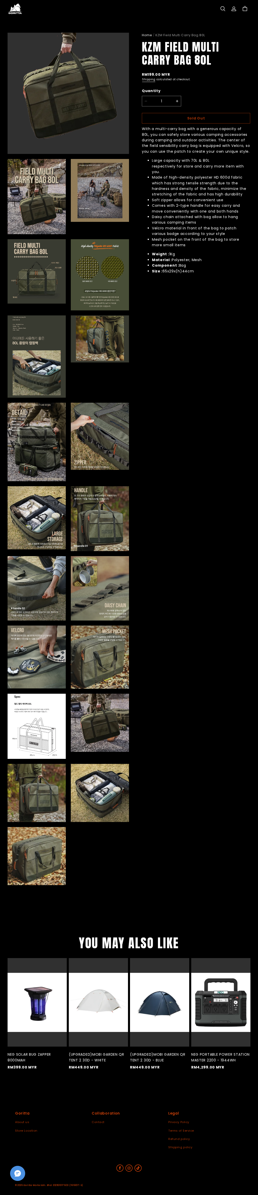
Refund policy (179, 1139)
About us (22, 1122)
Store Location (26, 1131)
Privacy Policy (178, 1122)
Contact (98, 1122)
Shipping (148, 79)
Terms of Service (181, 1131)
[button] (222, 9)
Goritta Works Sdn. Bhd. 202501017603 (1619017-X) (53, 1185)
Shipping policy (180, 1147)
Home (147, 35)
